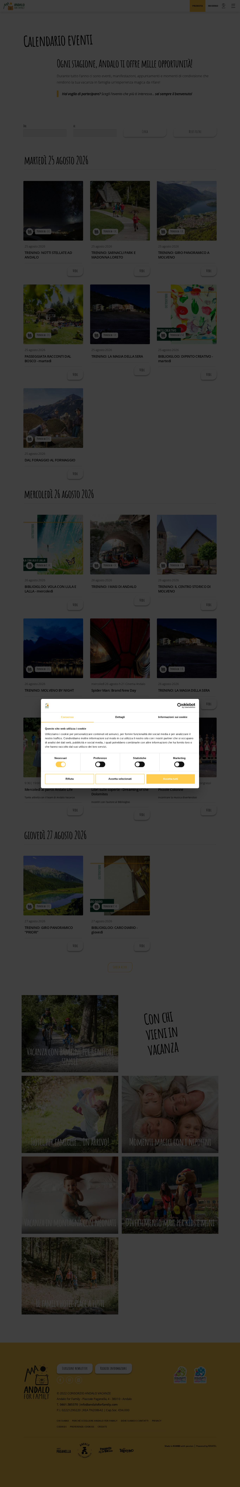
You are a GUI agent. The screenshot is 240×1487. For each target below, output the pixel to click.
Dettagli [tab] (120, 717)
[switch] (100, 764)
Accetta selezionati (120, 778)
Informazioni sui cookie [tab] (172, 717)
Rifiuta (70, 778)
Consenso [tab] (67, 717)
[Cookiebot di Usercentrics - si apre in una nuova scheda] (179, 705)
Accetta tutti (170, 778)
